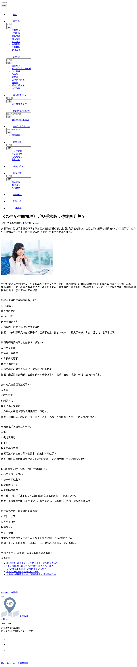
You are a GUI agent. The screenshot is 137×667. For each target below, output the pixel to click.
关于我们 (17, 21)
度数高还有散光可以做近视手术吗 (22, 571)
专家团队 (17, 194)
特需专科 (17, 142)
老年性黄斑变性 (19, 104)
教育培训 (16, 44)
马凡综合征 (17, 157)
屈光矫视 (16, 66)
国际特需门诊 (19, 95)
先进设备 (16, 50)
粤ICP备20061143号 (10, 663)
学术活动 (16, 41)
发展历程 (16, 33)
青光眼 (15, 77)
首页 (15, 14)
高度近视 (16, 135)
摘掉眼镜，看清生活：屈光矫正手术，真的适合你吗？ (32, 563)
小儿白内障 (17, 151)
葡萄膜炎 (16, 159)
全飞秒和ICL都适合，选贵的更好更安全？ (26, 569)
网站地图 (24, 663)
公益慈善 (17, 208)
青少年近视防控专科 (21, 68)
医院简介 (16, 30)
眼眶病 (15, 82)
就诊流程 (16, 182)
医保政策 (16, 185)
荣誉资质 (16, 36)
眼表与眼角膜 (18, 85)
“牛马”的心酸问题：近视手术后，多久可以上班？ (29, 566)
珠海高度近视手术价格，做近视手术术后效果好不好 (31, 574)
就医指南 (17, 173)
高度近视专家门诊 (21, 126)
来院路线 (16, 188)
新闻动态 (17, 201)
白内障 (15, 74)
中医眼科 (16, 88)
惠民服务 (16, 39)
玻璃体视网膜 (18, 80)
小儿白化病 (17, 154)
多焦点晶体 (18, 166)
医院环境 (16, 47)
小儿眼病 (16, 71)
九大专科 (17, 57)
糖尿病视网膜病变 (21, 111)
